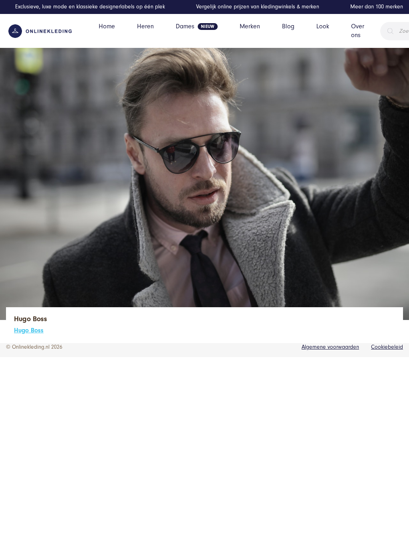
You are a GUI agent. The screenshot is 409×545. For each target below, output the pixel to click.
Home (107, 26)
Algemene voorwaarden (330, 347)
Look (322, 26)
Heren (145, 26)
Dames (185, 26)
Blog (288, 26)
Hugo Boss (29, 330)
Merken (250, 26)
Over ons (357, 31)
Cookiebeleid (387, 347)
